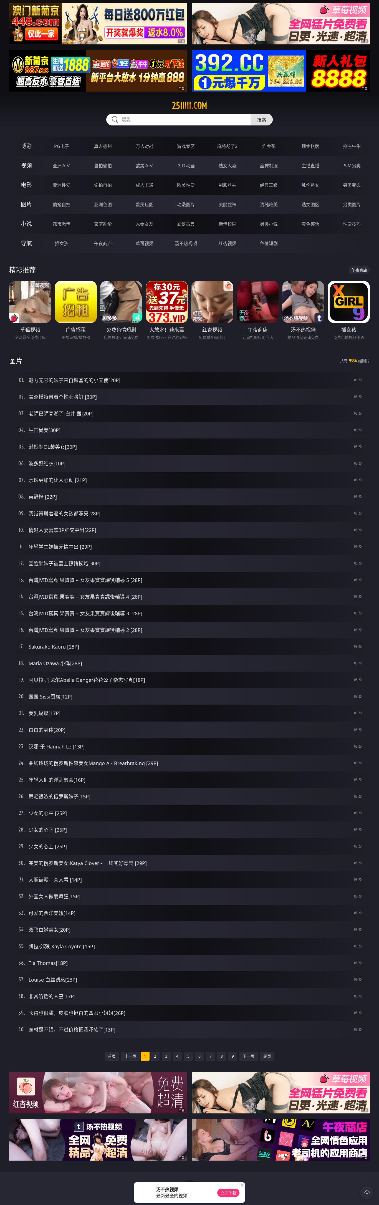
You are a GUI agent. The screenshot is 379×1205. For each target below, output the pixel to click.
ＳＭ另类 (352, 166)
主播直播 (310, 166)
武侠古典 (186, 224)
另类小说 (269, 224)
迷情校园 (227, 224)
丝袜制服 (269, 166)
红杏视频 (227, 243)
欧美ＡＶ (144, 166)
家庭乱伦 (103, 224)
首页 (112, 1056)
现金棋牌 (310, 146)
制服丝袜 (227, 185)
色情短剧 (269, 243)
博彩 (26, 146)
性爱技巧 (352, 224)
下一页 (248, 1056)
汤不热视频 (186, 243)
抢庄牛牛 (352, 146)
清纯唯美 (269, 204)
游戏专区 (186, 146)
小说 (26, 224)
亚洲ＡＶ (61, 166)
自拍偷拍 (103, 166)
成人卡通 (144, 185)
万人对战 (144, 146)
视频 (26, 165)
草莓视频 (144, 243)
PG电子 (61, 146)
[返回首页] (366, 1192)
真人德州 (103, 146)
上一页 (130, 1056)
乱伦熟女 (310, 185)
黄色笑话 (310, 224)
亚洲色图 (103, 204)
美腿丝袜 (227, 204)
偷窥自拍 (61, 204)
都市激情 (61, 224)
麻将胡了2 (227, 146)
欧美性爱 (186, 185)
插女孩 (61, 243)
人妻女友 (144, 224)
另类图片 (352, 204)
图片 (26, 204)
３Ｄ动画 (186, 166)
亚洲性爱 (61, 185)
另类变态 (352, 185)
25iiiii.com (189, 105)
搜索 (261, 120)
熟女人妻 (227, 166)
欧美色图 (144, 204)
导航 (26, 243)
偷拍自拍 (103, 185)
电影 (26, 185)
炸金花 (269, 146)
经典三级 (269, 185)
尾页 (267, 1056)
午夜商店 (103, 243)
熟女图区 (310, 204)
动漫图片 (186, 204)
